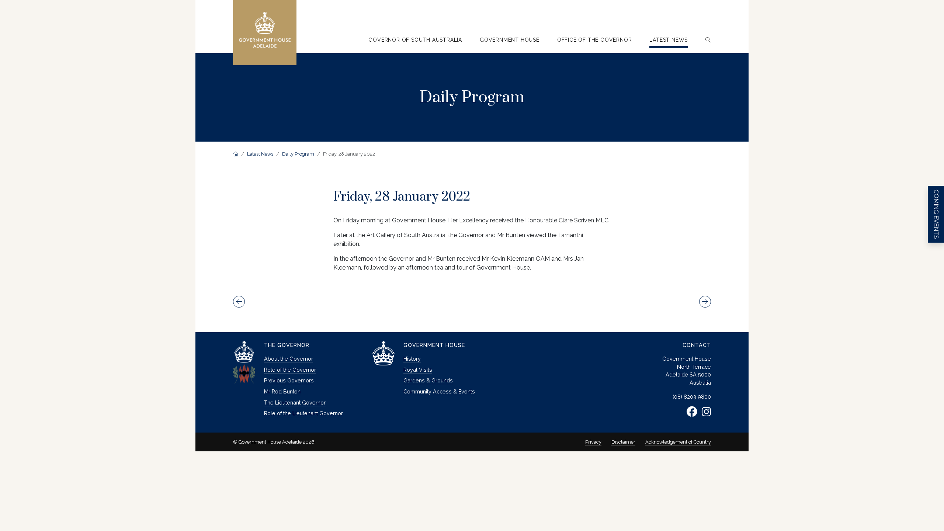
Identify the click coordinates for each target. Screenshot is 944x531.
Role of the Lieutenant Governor (303, 413)
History (412, 358)
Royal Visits (417, 370)
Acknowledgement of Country (678, 442)
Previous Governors (289, 380)
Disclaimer (623, 442)
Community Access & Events (439, 391)
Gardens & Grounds (428, 380)
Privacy (593, 442)
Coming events (936, 214)
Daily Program (298, 154)
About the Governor (288, 358)
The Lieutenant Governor (295, 402)
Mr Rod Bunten (282, 391)
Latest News (260, 154)
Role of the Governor (290, 370)
